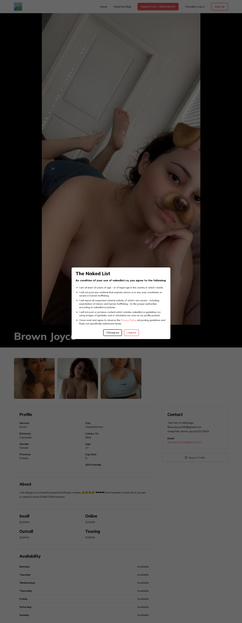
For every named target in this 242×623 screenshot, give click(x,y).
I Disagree (112, 332)
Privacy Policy (128, 320)
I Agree (131, 332)
